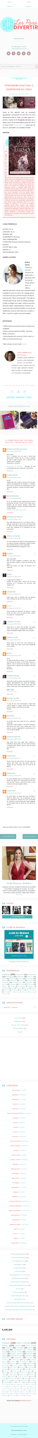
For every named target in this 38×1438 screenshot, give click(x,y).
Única (25, 1359)
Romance (15, 1196)
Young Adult (15, 1243)
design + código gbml (19, 1434)
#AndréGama (17, 982)
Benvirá (12, 1376)
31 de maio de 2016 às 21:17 (14, 758)
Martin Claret (13, 1373)
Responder (10, 470)
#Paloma (26, 988)
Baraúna (22, 1367)
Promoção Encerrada (18, 1254)
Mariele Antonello (15, 517)
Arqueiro (6, 1343)
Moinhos (4, 1391)
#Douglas (9, 977)
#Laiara (30, 984)
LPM (26, 1382)
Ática (20, 1378)
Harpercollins (24, 1380)
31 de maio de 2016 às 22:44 (14, 775)
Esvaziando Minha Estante (18, 1285)
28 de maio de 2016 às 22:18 (14, 739)
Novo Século (20, 397)
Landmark (31, 1367)
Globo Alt (16, 1371)
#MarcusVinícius (31, 990)
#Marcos (30, 976)
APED (26, 1378)
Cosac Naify (7, 1380)
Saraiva (24, 344)
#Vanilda (12, 984)
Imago (4, 1378)
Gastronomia (16, 1155)
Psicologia (15, 1183)
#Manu (4, 980)
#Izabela (33, 988)
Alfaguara (30, 1365)
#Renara (13, 980)
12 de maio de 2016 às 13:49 (14, 519)
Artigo (18, 1289)
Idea (32, 1376)
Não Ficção (15, 1178)
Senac (24, 1393)
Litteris (26, 1390)
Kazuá (13, 1382)
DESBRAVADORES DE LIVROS (17, 449)
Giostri (18, 1388)
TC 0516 (28, 397)
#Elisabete (5, 982)
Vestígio (27, 1395)
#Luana (30, 980)
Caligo (4, 1375)
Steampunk (15, 1220)
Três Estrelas (12, 1395)
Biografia (15, 1095)
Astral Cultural (22, 1384)
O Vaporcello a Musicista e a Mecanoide (19, 1309)
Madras (32, 1390)
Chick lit (15, 1104)
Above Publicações (6, 1384)
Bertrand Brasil (15, 1356)
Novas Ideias (26, 1391)
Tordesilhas (5, 1395)
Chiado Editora (12, 1375)
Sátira (16, 1229)
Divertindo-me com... (18, 1295)
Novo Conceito (23, 1343)
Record (17, 1346)
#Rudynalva (5, 993)
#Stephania (5, 988)
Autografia (33, 1378)
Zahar (26, 1369)
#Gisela (5, 974)
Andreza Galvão (13, 622)
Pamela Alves (12, 637)
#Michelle (6, 990)
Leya (4, 1352)
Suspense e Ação (15, 1224)
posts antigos (29, 836)
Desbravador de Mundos (14, 466)
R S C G (9, 606)
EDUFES (18, 1386)
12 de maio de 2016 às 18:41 (14, 556)
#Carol (4, 978)
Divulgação (11, 397)
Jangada (6, 1382)
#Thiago (21, 984)
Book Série (15, 1099)
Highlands (31, 1388)
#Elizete (22, 990)
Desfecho (10, 1386)
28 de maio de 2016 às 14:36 (14, 718)
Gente (21, 1363)
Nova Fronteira (26, 1371)
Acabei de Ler (18, 1268)
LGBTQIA (15, 1164)
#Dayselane (24, 992)
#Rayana (30, 986)
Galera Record (16, 1354)
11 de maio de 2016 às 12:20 (14, 451)
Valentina (5, 1350)
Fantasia (15, 1136)
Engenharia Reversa (18, 1278)
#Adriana (20, 977)
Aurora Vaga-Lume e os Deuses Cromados (19, 1306)
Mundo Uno (23, 1375)
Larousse (21, 1390)
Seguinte (9, 1348)
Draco (13, 1361)
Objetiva (4, 1369)
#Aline (12, 988)
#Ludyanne (22, 986)
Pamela (10, 553)
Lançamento (18, 1264)
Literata (32, 1382)
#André (13, 986)
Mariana (10, 716)
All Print (31, 1375)
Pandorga (5, 1359)
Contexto (33, 1369)
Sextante (18, 1358)
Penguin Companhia (16, 1369)
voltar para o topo (19, 1430)
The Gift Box (31, 1393)
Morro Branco (11, 1391)
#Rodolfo (19, 974)
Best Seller (5, 1365)
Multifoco (18, 1391)
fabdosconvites (13, 737)
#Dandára (19, 988)
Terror (15, 1233)
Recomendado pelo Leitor (18, 1275)
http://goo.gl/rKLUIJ (19, 125)
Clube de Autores (23, 1376)
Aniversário (18, 1299)
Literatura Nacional (18, 1257)
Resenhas (19, 894)
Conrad (4, 1386)
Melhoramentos (12, 1378)
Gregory (25, 1388)
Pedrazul (5, 1367)
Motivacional (15, 1169)
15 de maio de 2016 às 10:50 (14, 678)
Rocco (5, 1345)
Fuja (18, 1032)
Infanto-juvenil (15, 1159)
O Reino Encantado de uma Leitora (17, 510)
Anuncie (28, 6)
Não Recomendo (18, 1028)
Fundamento (24, 1361)
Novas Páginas (18, 1365)
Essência (29, 1356)
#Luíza (4, 984)
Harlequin (20, 1348)
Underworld (20, 1395)
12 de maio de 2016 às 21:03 (14, 576)
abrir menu (19, 38)
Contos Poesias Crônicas (15, 1113)
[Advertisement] (19, 1059)
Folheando (11, 1388)
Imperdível (18, 1021)
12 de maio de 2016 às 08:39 (14, 498)
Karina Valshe (13, 698)
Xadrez (15, 1238)
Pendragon (33, 1391)
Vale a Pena (18, 1018)
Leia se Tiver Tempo (18, 1025)
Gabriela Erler (13, 676)
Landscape (14, 1390)
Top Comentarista (18, 1261)
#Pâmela (4, 986)
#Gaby (22, 980)
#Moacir (11, 992)
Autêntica (4, 1376)
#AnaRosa (14, 990)
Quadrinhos (15, 1187)
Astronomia (16, 1090)
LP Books (20, 1382)
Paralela (29, 1357)
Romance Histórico (15, 1201)
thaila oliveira (13, 536)
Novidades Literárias (18, 1282)
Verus (30, 1348)
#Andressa (29, 978)
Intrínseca (5, 1358)
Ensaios (15, 1127)
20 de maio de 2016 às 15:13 (14, 700)
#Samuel (12, 978)
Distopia (15, 1118)
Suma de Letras (16, 1352)
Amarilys (15, 1384)
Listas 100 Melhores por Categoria (18, 1303)
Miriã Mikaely (13, 496)
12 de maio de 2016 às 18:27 (14, 538)
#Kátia (5, 992)
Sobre (28, 2)
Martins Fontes (23, 1373)
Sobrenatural (15, 1215)
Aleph (4, 1356)
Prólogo (14, 1393)
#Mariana (32, 992)
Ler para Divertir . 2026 (19, 1426)
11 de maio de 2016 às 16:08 (14, 477)
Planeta (29, 1354)
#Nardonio (32, 974)
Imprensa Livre (5, 1390)
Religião (16, 1192)
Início (9, 2)
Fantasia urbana (15, 1141)
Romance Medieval (15, 1206)
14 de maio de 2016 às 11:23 (14, 594)
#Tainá (21, 978)
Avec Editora (31, 1384)
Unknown (11, 592)
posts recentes (9, 836)
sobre (7, 910)
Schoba (19, 1393)
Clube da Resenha (18, 1292)
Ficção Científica (15, 1146)
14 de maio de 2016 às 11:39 (14, 608)
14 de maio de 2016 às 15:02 (14, 624)
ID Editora (33, 1380)
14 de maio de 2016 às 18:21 (14, 639)
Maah (9, 653)
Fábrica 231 (15, 1359)
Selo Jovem (13, 1367)
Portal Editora (7, 1393)
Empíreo (15, 1380)
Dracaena (7, 1371)
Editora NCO (26, 1386)
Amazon (13, 1363)
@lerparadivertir (25, 1400)
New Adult (15, 1173)
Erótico (15, 1132)
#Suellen (17, 992)
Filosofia (16, 1150)
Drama (15, 1122)
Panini (32, 1373)
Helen (9, 574)
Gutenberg (29, 1363)
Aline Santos (12, 475)
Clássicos (15, 1109)
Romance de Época (15, 1210)
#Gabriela (29, 982)
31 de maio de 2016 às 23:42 (14, 793)
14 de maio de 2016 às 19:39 (14, 655)
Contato (9, 6)
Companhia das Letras (23, 1350)
